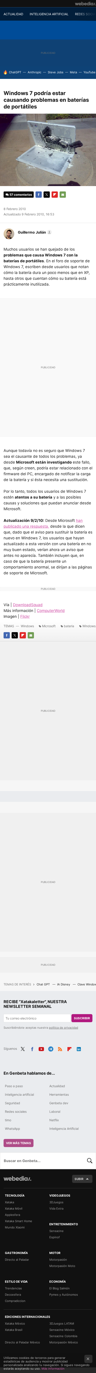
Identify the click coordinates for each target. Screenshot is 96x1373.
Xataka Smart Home (18, 1221)
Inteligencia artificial (19, 1094)
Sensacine (56, 1231)
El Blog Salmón (59, 1288)
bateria (69, 626)
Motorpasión (58, 1259)
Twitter (47, 194)
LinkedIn (78, 1048)
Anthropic (34, 72)
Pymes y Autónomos (63, 1294)
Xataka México (15, 1323)
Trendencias (13, 1288)
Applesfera (12, 1215)
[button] (34, 232)
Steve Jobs (55, 72)
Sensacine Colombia (63, 1336)
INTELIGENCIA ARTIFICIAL (49, 14)
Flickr (25, 616)
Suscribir (82, 1018)
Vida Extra (56, 1208)
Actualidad (57, 1086)
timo (8, 1120)
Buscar (90, 1161)
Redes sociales (16, 1111)
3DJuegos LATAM (61, 1323)
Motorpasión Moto (62, 1266)
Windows (27, 626)
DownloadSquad (28, 605)
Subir (79, 1179)
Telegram (50, 1048)
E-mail (63, 194)
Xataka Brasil (13, 1330)
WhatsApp (12, 1128)
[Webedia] (85, 3)
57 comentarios (21, 194)
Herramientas (59, 1094)
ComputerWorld (51, 610)
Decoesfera (13, 1294)
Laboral (54, 1111)
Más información (53, 1368)
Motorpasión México (63, 1342)
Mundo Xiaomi (15, 1227)
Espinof (54, 1237)
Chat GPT (44, 984)
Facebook (38, 194)
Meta (73, 72)
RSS (60, 1048)
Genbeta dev (58, 1103)
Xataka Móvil (13, 1208)
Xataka (9, 1202)
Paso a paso (14, 1086)
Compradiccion (15, 1301)
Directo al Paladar (17, 1259)
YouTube (89, 72)
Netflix (54, 1120)
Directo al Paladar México (22, 1342)
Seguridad (12, 1103)
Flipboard (55, 194)
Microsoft (49, 626)
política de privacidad (63, 1027)
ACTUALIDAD (13, 14)
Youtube (41, 1048)
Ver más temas (18, 1143)
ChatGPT (15, 72)
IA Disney (64, 984)
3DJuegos (56, 1202)
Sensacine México (62, 1330)
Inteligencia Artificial (64, 1128)
